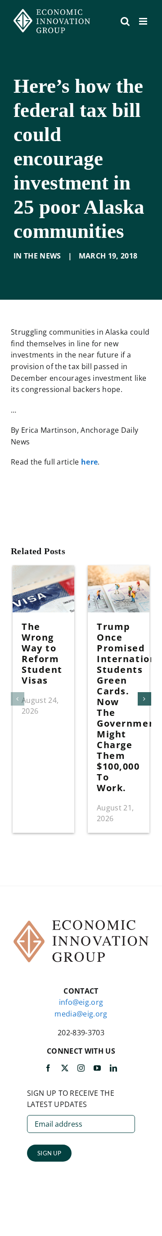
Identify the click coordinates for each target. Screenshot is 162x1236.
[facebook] (48, 1068)
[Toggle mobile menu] (143, 21)
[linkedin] (113, 1068)
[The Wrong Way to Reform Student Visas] (43, 570)
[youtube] (97, 1068)
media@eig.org (80, 1014)
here (89, 462)
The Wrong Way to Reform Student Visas (42, 653)
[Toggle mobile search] (125, 21)
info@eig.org (81, 1002)
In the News (37, 256)
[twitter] (64, 1068)
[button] (17, 699)
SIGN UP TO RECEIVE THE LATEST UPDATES (70, 1099)
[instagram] (81, 1068)
